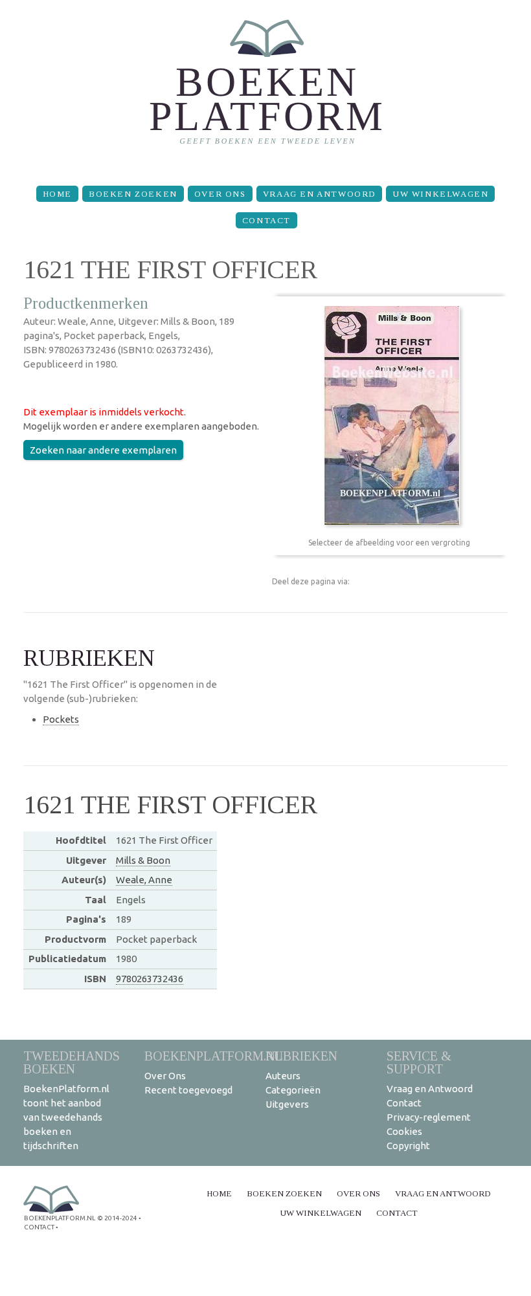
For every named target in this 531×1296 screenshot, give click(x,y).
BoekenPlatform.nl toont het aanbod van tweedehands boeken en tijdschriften (66, 1117)
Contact (266, 220)
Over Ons (220, 194)
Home (57, 194)
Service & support (419, 1062)
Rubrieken (301, 1055)
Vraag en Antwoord (319, 194)
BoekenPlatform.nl (213, 1055)
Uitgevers (287, 1104)
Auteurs (283, 1075)
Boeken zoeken (133, 194)
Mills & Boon (143, 860)
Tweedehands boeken (71, 1062)
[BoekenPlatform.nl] (266, 87)
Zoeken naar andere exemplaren (103, 450)
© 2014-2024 (117, 1218)
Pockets (61, 719)
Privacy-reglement (429, 1117)
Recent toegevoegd (188, 1089)
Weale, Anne (144, 879)
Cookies (404, 1131)
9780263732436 (149, 978)
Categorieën (293, 1089)
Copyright (408, 1145)
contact (39, 1227)
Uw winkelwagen (440, 194)
